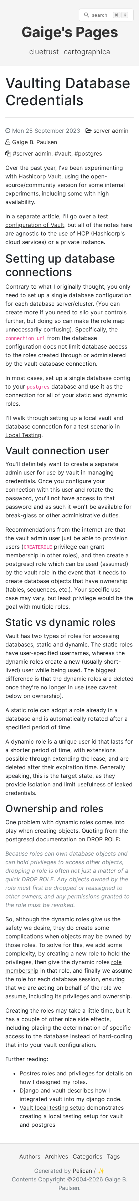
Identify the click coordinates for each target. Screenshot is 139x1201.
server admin (110, 130)
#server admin (32, 153)
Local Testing (23, 435)
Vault (54, 176)
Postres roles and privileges (57, 1073)
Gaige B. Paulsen (34, 142)
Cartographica (87, 51)
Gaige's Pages (69, 32)
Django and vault (43, 1090)
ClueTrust (44, 51)
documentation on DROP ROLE (77, 839)
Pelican (82, 1170)
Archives (56, 1156)
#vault (63, 153)
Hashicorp (32, 176)
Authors (29, 1156)
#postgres (88, 153)
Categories (87, 1156)
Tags (113, 1156)
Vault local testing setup (52, 1107)
